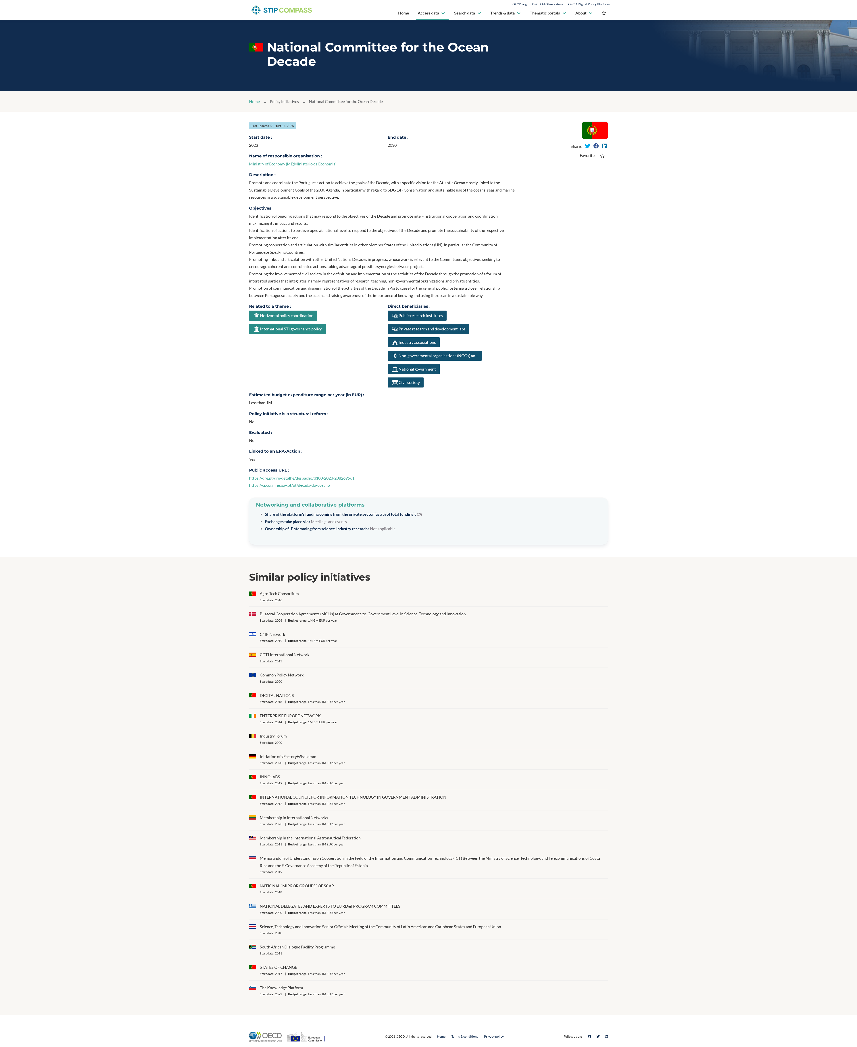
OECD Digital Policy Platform (589, 4)
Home (254, 101)
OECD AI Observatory (547, 4)
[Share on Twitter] (587, 145)
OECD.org (519, 4)
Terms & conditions (465, 1036)
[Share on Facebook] (596, 145)
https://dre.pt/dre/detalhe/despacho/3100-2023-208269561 (301, 478)
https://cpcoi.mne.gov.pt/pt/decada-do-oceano (289, 485)
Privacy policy (494, 1036)
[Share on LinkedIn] (604, 145)
